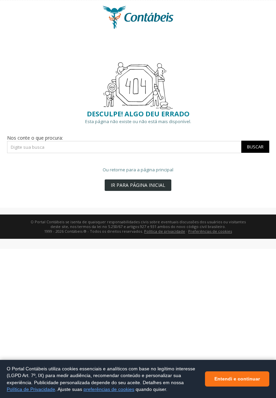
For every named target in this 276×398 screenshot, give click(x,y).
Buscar (255, 147)
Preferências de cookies (210, 231)
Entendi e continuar (237, 378)
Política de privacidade (164, 231)
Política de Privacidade (31, 389)
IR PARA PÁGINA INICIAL (138, 185)
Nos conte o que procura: (35, 138)
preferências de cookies (108, 389)
